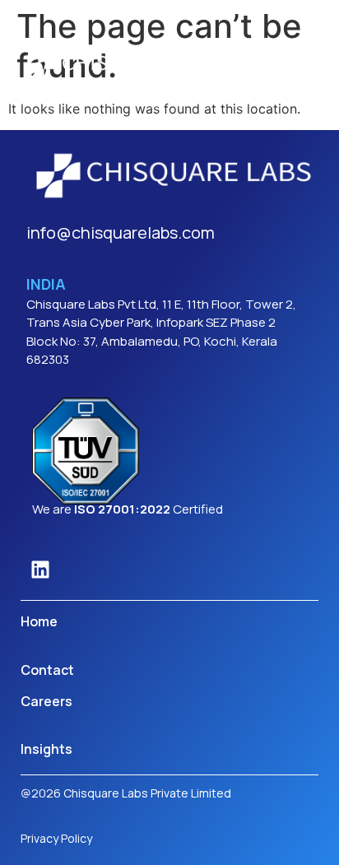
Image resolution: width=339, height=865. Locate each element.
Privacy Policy (56, 838)
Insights (46, 749)
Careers (46, 701)
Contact (47, 670)
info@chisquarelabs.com (120, 232)
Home (39, 621)
